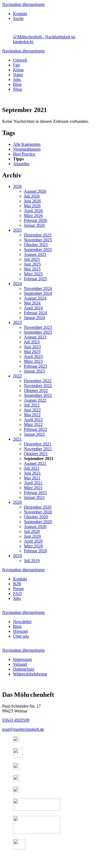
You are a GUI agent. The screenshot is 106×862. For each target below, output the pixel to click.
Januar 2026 (34, 225)
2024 (17, 283)
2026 (17, 186)
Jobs (17, 598)
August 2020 (35, 526)
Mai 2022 (32, 415)
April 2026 (33, 210)
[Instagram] (16, 741)
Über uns (21, 636)
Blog (17, 626)
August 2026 (35, 191)
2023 (17, 322)
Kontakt (20, 13)
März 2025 (33, 274)
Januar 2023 (34, 371)
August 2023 (35, 337)
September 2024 (38, 293)
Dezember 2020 (37, 507)
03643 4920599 (15, 720)
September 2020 (38, 521)
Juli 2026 (32, 196)
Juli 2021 (32, 468)
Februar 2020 (35, 551)
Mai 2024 (32, 303)
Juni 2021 (32, 473)
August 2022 (35, 400)
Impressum (22, 659)
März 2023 (33, 361)
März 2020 (33, 546)
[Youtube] (16, 780)
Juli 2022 (32, 405)
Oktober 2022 (36, 390)
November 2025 (38, 240)
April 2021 (33, 483)
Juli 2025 (32, 259)
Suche (18, 18)
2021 (17, 439)
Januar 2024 (34, 317)
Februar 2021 (35, 492)
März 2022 (33, 424)
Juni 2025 (32, 264)
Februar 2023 (35, 366)
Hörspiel (20, 631)
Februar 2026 (35, 220)
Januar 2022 (34, 434)
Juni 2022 (32, 410)
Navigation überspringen (23, 4)
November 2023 (38, 327)
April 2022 (33, 419)
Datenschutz (23, 669)
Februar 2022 (35, 429)
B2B (17, 584)
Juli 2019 (32, 560)
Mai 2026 (32, 206)
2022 (17, 376)
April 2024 (33, 308)
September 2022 (38, 395)
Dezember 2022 (37, 380)
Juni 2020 (32, 536)
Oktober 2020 (36, 517)
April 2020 (33, 541)
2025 (17, 230)
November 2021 (38, 449)
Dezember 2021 (37, 444)
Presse (18, 588)
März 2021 (33, 487)
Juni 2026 (32, 201)
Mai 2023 (32, 351)
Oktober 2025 (36, 244)
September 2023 (38, 332)
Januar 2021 (34, 497)
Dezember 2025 (37, 235)
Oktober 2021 (36, 453)
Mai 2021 (32, 478)
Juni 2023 (32, 346)
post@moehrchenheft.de (23, 729)
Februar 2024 (35, 312)
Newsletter (22, 621)
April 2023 (33, 356)
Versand (20, 664)
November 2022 (38, 385)
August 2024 (35, 298)
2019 (17, 555)
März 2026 (33, 215)
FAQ (17, 593)
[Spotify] (16, 768)
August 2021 (35, 463)
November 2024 (38, 288)
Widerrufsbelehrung (30, 674)
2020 (17, 502)
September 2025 (38, 249)
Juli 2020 (32, 531)
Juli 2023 (32, 342)
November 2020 (38, 512)
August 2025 (35, 254)
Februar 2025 (35, 278)
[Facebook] (18, 756)
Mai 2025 (32, 269)
